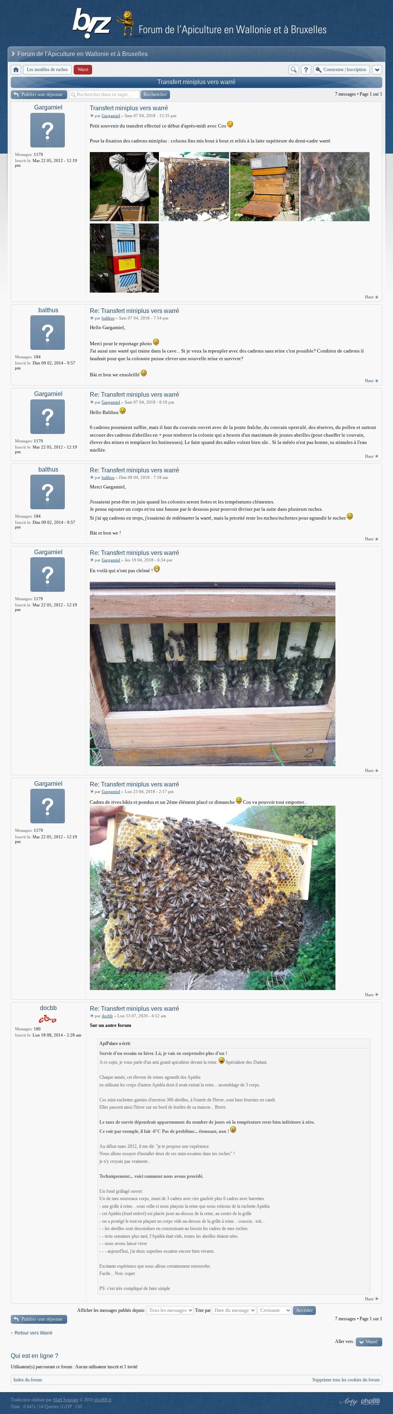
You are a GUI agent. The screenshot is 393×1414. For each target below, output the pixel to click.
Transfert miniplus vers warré (196, 82)
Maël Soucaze (65, 1399)
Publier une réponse (42, 94)
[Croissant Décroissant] (287, 1310)
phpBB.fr (103, 1399)
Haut (369, 297)
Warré (372, 1341)
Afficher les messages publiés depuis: (112, 1310)
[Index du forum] (16, 70)
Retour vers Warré (34, 1333)
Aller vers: (344, 1341)
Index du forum (27, 1380)
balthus (48, 310)
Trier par (203, 1310)
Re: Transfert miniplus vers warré (134, 311)
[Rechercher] (294, 70)
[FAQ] (306, 70)
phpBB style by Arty (347, 1401)
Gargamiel (48, 107)
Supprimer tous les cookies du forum (346, 1380)
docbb (48, 1008)
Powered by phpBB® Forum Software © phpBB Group (370, 1401)
